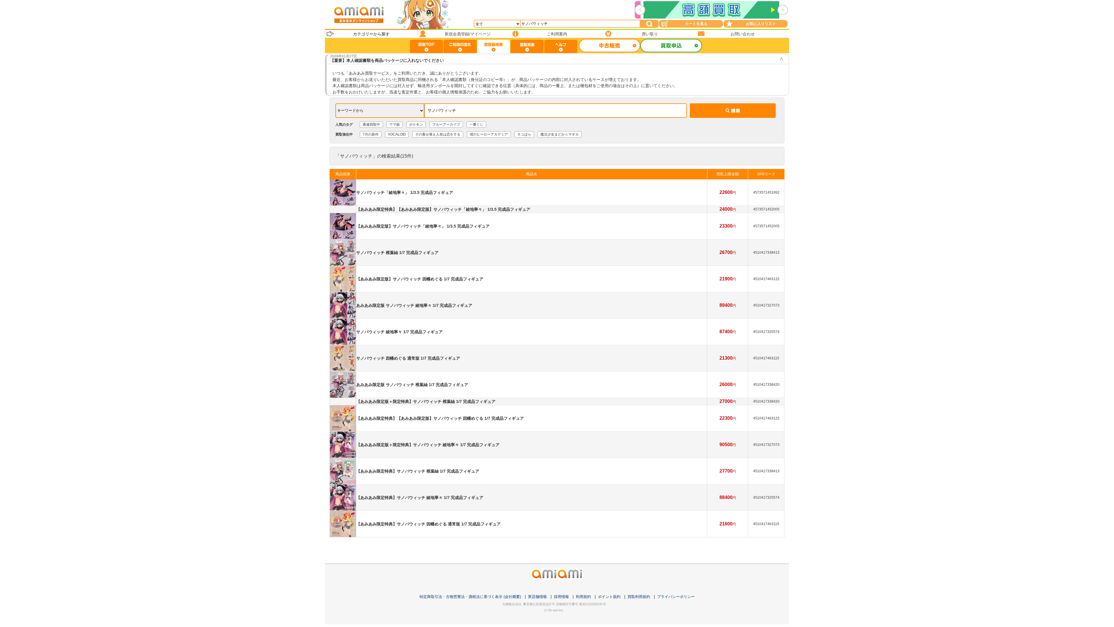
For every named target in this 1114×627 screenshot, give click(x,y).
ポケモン (416, 124)
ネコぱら (524, 134)
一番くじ (476, 124)
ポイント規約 (609, 596)
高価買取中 (371, 124)
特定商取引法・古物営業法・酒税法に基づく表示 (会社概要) (470, 596)
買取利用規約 (638, 596)
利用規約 (583, 596)
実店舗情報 (537, 596)
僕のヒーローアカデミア (489, 134)
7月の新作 (371, 134)
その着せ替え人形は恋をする (437, 134)
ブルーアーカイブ (446, 124)
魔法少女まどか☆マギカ (559, 134)
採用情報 (561, 596)
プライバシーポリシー (676, 596)
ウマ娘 (394, 124)
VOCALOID (397, 134)
